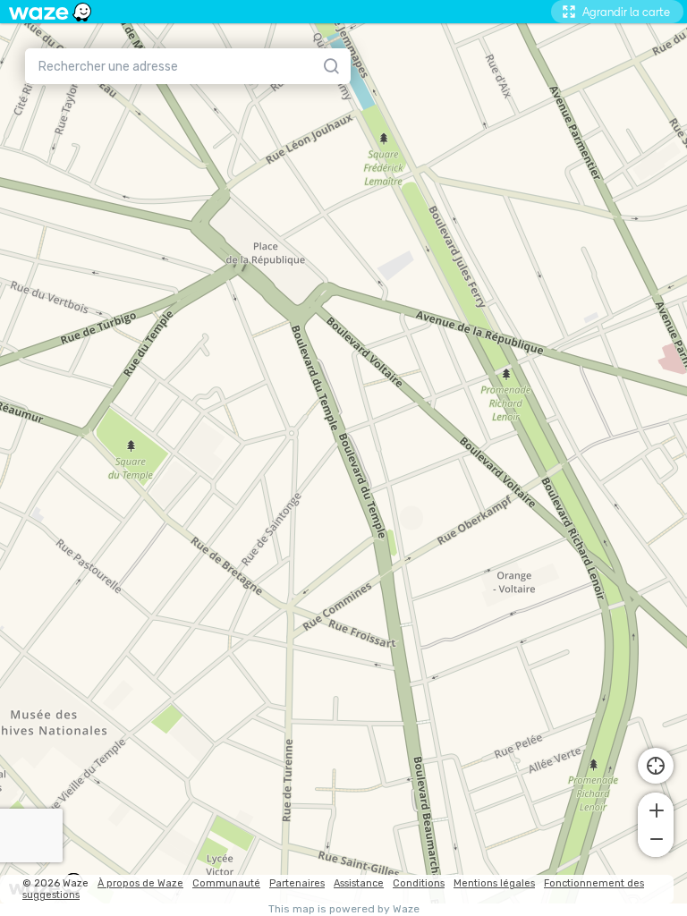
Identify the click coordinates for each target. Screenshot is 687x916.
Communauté (226, 883)
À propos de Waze (140, 883)
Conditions (419, 883)
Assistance (359, 883)
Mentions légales (494, 883)
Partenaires (297, 883)
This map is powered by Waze (344, 909)
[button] (656, 809)
